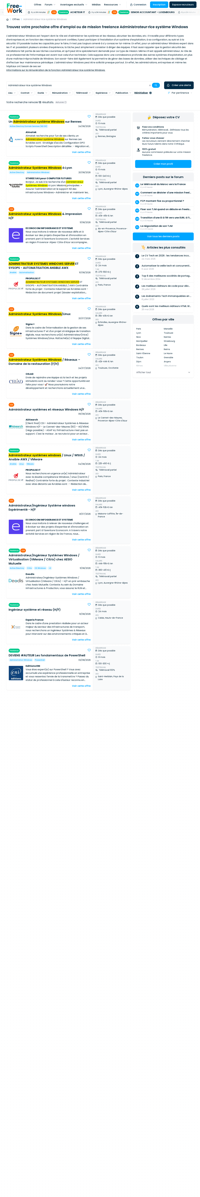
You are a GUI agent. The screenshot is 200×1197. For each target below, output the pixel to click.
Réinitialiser (141, 92)
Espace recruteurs (183, 4)
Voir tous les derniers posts (163, 236)
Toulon (139, 357)
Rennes (140, 349)
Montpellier (142, 341)
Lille (165, 345)
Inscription (159, 4)
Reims (167, 349)
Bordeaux (141, 345)
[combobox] (84, 85)
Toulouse (168, 332)
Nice (138, 337)
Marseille (168, 328)
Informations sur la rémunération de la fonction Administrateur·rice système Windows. (55, 70)
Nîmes (139, 365)
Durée (41, 92)
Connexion (140, 4)
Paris (138, 328)
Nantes (167, 337)
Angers (167, 361)
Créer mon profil (163, 164)
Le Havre (168, 353)
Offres (16, 19)
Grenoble (168, 357)
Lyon (138, 332)
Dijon (138, 361)
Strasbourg (169, 341)
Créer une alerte (181, 85)
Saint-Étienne (143, 353)
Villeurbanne (170, 365)
